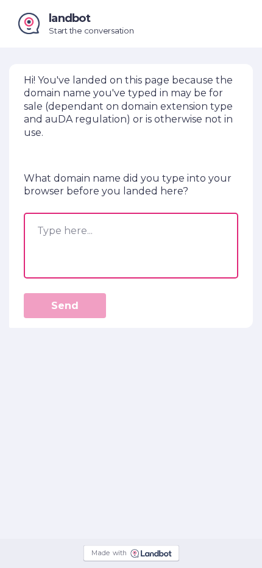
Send (65, 305)
